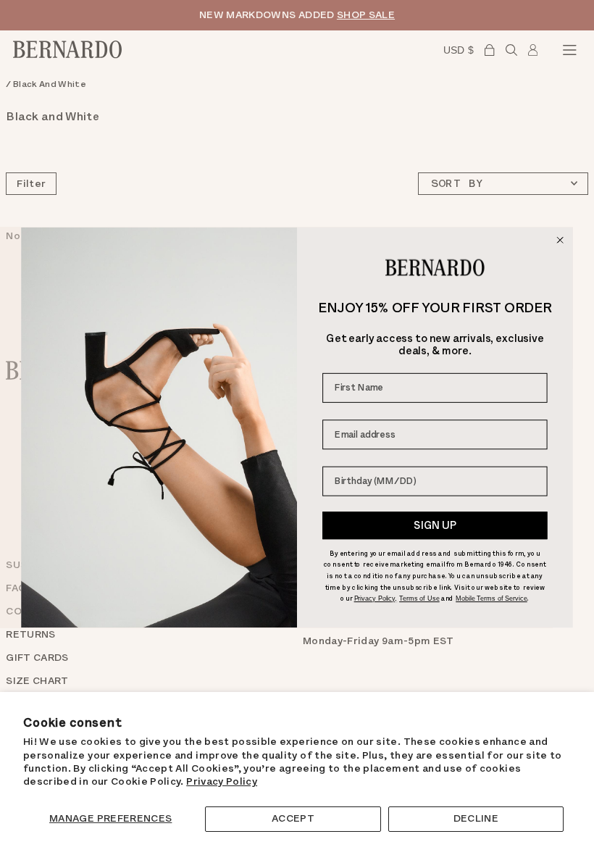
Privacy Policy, (376, 598)
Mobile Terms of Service (491, 598)
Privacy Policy (221, 781)
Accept (293, 818)
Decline (475, 818)
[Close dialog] (560, 240)
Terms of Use (419, 598)
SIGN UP (435, 525)
